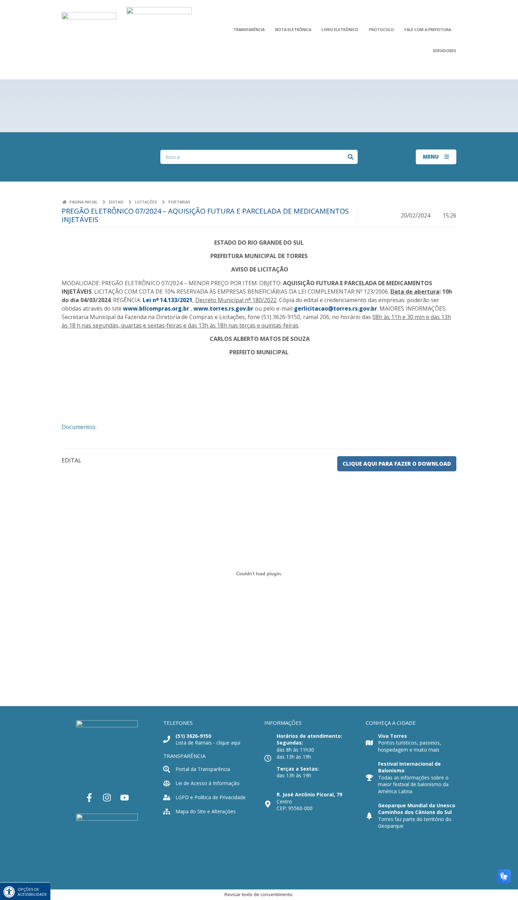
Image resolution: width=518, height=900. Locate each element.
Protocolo (381, 29)
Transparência (249, 29)
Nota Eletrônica (293, 29)
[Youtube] (125, 798)
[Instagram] (107, 798)
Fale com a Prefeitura (428, 29)
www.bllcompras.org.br (156, 308)
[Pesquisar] (351, 157)
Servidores (444, 50)
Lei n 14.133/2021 (167, 300)
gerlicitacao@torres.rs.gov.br (335, 308)
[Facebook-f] (89, 798)
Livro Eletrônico (340, 29)
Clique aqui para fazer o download (397, 463)
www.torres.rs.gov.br (223, 308)
